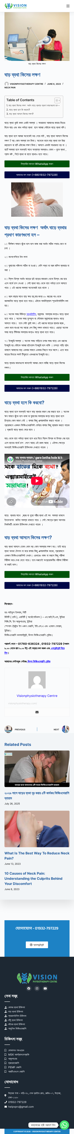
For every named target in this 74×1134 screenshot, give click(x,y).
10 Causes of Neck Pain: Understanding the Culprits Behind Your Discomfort (33, 878)
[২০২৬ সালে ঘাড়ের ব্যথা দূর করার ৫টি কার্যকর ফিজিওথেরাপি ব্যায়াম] (37, 769)
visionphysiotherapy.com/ (22, 703)
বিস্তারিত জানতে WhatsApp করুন (37, 163)
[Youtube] (45, 988)
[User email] (37, 712)
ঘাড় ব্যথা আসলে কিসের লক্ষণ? (21, 113)
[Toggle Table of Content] (56, 100)
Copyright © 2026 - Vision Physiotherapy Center (37, 1131)
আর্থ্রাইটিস (31, 314)
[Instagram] (37, 988)
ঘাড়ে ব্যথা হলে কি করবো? (19, 109)
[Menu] (68, 6)
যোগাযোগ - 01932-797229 (36, 928)
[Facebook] (28, 988)
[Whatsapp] (64, 1125)
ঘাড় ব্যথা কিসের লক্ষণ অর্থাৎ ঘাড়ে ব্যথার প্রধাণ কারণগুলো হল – (34, 105)
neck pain (9, 87)
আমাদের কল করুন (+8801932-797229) (37, 174)
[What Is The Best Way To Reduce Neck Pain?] (37, 829)
